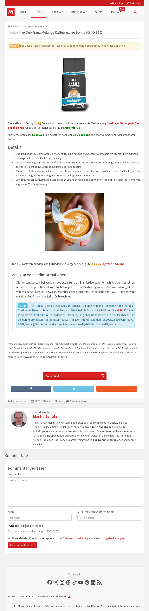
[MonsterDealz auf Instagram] (62, 582)
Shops (99, 12)
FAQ (46, 606)
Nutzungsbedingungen (111, 538)
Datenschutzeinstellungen (114, 606)
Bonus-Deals (79, 12)
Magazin (116, 12)
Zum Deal (52, 376)
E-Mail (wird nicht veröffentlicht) (95, 511)
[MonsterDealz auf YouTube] (81, 582)
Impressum (135, 606)
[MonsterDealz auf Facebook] (50, 582)
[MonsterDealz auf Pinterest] (87, 582)
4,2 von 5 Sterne (114, 264)
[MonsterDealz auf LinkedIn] (93, 582)
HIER (120, 310)
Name (11, 511)
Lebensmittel (40, 26)
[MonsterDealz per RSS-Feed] (99, 582)
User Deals (57, 12)
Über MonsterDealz (22, 606)
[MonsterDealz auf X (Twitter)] (56, 582)
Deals (38, 12)
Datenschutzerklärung (76, 538)
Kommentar (14, 474)
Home (23, 12)
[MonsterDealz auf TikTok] (74, 582)
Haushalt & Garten (22, 26)
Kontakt (38, 606)
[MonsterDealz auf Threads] (68, 582)
